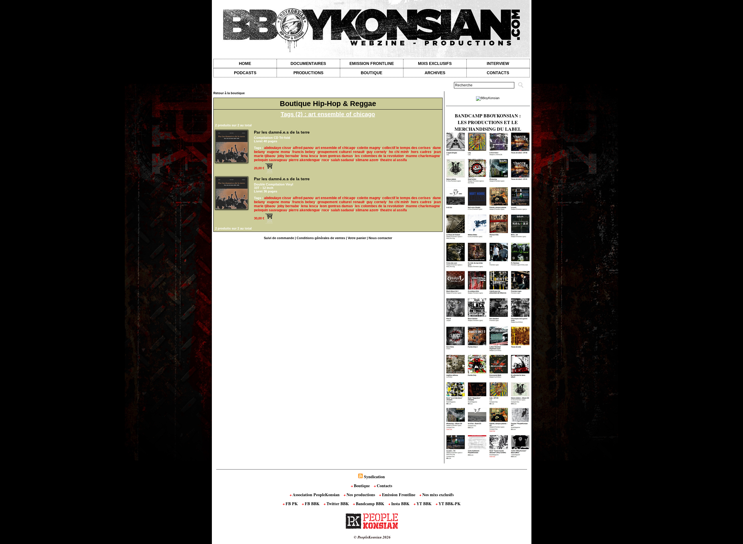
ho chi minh (399, 152)
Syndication (374, 477)
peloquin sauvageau (270, 160)
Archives (435, 72)
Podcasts (245, 72)
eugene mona (278, 152)
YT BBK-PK (449, 504)
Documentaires (308, 63)
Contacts (384, 486)
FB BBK (312, 504)
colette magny (368, 148)
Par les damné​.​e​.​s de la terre (282, 132)
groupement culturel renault (341, 152)
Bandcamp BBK (370, 504)
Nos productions (360, 495)
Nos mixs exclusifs (437, 495)
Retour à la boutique (229, 93)
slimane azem (367, 160)
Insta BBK (400, 504)
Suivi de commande (279, 238)
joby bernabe (288, 156)
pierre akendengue (304, 160)
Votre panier (357, 238)
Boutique (371, 72)
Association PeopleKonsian (316, 495)
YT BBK (424, 504)
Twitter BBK (337, 504)
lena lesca (309, 156)
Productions (308, 72)
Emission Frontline (371, 63)
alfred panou (303, 148)
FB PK (291, 504)
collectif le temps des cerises (406, 148)
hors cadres (421, 152)
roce (325, 160)
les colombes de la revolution (379, 156)
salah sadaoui (342, 160)
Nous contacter (380, 238)
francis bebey (303, 152)
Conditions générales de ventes (321, 238)
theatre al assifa (393, 160)
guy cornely (377, 152)
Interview (498, 63)
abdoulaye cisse (277, 148)
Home (245, 63)
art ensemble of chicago (335, 148)
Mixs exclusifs (435, 63)
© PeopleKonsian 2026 (372, 537)
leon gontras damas (336, 156)
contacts (498, 72)
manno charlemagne (423, 156)
